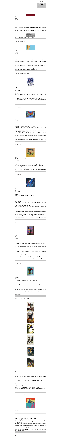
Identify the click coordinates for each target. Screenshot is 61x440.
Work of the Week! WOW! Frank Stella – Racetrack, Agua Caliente (23, 10)
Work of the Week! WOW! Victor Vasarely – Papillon (21, 106)
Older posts (15, 435)
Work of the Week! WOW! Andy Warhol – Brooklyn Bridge (22, 394)
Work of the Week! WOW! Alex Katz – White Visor (21, 41)
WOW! (20, 107)
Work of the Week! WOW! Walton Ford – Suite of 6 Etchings (22, 298)
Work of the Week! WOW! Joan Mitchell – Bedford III (22, 73)
